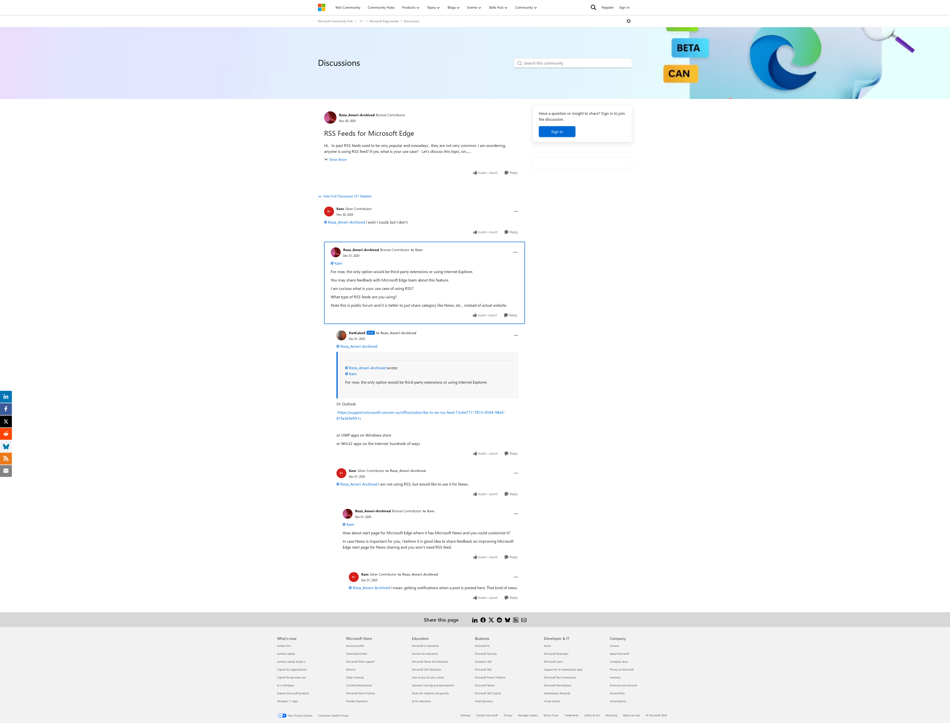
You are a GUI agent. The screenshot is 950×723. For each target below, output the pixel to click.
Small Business (484, 701)
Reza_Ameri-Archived (357, 115)
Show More (338, 159)
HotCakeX (357, 332)
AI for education (421, 701)
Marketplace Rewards (557, 693)
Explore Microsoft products (293, 693)
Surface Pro (284, 646)
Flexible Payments (357, 701)
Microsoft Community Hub (335, 21)
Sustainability (618, 701)
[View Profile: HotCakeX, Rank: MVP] (341, 335)
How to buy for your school (428, 677)
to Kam (417, 249)
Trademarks (571, 715)
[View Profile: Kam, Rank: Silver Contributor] (329, 211)
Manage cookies (528, 715)
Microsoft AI (482, 646)
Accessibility (617, 693)
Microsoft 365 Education (426, 669)
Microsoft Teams (485, 685)
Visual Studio (552, 701)
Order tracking (354, 677)
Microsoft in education (425, 646)
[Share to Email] (523, 619)
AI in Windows (285, 685)
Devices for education (425, 653)
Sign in (557, 131)
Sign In (624, 7)
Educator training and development (433, 685)
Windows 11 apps (287, 701)
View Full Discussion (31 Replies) (347, 196)
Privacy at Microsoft (622, 669)
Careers (614, 646)
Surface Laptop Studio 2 (291, 661)
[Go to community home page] (321, 7)
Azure (547, 646)
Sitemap (465, 715)
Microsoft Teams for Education (430, 661)
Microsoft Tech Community (560, 677)
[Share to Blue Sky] (507, 619)
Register (608, 7)
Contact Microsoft (487, 715)
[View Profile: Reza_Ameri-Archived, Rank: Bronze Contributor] (330, 117)
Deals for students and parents (430, 693)
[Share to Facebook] (483, 619)
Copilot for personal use (291, 677)
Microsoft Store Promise (360, 693)
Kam (340, 208)
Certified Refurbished (359, 685)
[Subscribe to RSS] (515, 619)
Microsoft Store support (360, 661)
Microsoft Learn (553, 661)
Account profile (355, 646)
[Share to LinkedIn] (474, 619)
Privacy (508, 715)
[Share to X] (491, 619)
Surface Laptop (286, 653)
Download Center (356, 653)
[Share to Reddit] (499, 619)
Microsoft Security (486, 653)
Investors (615, 677)
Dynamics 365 (483, 661)
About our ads (631, 715)
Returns (351, 669)
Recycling (611, 715)
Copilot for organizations (292, 669)
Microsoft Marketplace (557, 685)
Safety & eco (592, 715)
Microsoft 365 (483, 669)
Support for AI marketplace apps (563, 669)
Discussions (411, 21)
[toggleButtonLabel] (628, 21)
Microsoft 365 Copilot (488, 693)
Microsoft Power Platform (490, 677)
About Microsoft (619, 653)
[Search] (593, 7)
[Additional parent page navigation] (361, 21)
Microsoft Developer (556, 653)
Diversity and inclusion (623, 685)
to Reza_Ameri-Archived (396, 332)
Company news (619, 661)
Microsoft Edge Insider (384, 21)
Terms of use (551, 715)
